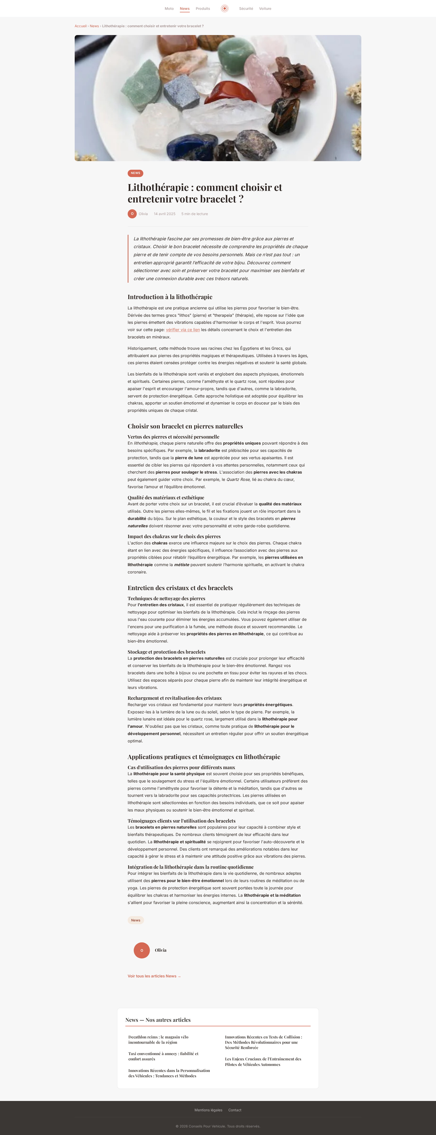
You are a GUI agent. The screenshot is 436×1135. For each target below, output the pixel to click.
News (185, 8)
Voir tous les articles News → (154, 976)
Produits (203, 8)
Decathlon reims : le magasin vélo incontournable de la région (158, 1039)
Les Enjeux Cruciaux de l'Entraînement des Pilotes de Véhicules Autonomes (263, 1061)
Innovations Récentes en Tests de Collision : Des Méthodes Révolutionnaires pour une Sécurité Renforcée (263, 1042)
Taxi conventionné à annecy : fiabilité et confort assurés (163, 1056)
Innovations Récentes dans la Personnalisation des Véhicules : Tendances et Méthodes (169, 1073)
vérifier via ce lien (183, 329)
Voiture (265, 8)
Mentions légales (208, 1110)
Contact (234, 1110)
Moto (169, 8)
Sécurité (246, 8)
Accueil (81, 26)
